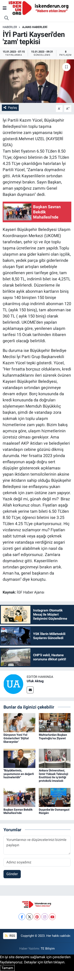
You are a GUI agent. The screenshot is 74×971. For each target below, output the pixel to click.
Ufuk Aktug (35, 681)
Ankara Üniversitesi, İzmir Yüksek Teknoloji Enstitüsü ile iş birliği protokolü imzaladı (53, 775)
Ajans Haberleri (34, 27)
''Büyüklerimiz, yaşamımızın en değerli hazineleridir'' (18, 774)
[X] (29, 916)
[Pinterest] (37, 916)
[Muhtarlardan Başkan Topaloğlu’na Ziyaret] (55, 722)
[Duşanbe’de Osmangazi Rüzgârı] (55, 797)
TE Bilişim (48, 948)
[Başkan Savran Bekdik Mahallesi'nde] (19, 797)
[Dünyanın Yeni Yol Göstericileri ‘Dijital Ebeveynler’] (19, 722)
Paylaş (12, 107)
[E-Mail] (30, 690)
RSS (12, 936)
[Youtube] (52, 916)
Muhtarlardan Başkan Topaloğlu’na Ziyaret (53, 736)
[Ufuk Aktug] (13, 684)
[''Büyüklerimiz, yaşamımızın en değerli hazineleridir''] (19, 758)
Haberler (10, 27)
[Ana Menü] (5, 8)
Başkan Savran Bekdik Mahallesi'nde (17, 811)
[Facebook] (21, 916)
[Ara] (6, 18)
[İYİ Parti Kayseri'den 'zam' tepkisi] (37, 81)
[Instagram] (44, 916)
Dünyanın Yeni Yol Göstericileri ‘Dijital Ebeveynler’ (16, 738)
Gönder (12, 874)
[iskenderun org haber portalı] (39, 8)
